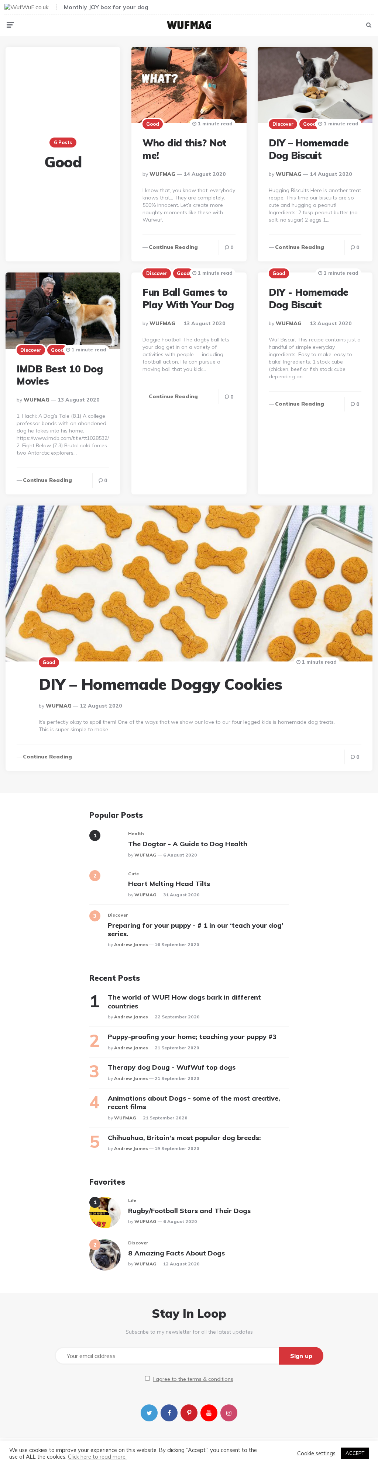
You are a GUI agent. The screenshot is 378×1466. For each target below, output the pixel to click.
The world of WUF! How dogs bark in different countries (184, 1001)
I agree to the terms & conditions (193, 1379)
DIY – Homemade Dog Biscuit (309, 149)
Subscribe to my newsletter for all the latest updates (189, 1331)
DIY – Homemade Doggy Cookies (160, 684)
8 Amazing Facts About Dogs (176, 1253)
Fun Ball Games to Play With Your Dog (188, 298)
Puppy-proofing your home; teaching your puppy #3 (192, 1036)
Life (132, 1200)
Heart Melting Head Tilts (169, 883)
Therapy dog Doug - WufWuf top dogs (172, 1067)
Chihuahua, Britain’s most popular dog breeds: (184, 1137)
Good (152, 124)
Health (136, 833)
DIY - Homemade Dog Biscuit (308, 298)
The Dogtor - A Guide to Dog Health (187, 844)
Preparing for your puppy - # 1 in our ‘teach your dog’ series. (196, 929)
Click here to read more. (97, 1456)
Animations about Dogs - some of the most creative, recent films (194, 1102)
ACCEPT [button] (355, 1453)
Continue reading (173, 247)
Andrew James (131, 944)
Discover (282, 124)
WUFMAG (162, 174)
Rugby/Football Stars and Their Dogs (189, 1210)
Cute (133, 873)
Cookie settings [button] (316, 1453)
